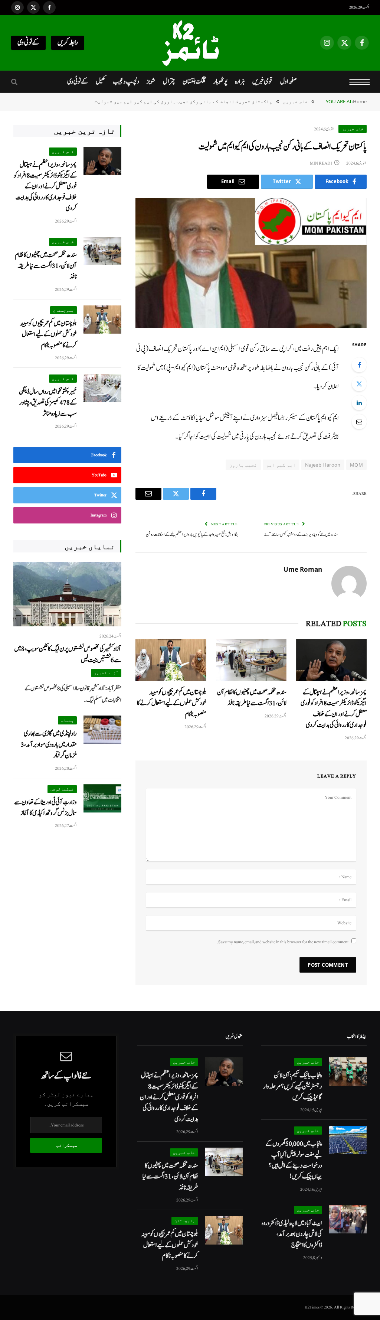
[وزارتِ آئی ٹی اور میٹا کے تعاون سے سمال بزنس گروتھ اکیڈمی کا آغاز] (102, 798)
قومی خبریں (262, 81)
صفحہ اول (288, 81)
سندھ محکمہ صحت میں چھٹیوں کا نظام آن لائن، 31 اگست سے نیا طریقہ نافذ (251, 697)
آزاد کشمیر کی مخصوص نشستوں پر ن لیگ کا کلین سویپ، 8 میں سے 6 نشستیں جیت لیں (67, 654)
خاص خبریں (352, 129)
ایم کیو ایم (281, 464)
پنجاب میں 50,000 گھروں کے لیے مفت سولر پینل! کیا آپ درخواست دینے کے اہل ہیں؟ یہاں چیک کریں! (293, 1160)
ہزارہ (240, 81)
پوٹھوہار (220, 81)
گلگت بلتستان (194, 81)
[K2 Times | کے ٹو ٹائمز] (189, 43)
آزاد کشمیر (106, 672)
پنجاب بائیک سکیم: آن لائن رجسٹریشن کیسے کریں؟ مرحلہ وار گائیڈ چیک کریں (292, 1086)
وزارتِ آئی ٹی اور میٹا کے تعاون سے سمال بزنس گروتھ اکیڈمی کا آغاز (45, 807)
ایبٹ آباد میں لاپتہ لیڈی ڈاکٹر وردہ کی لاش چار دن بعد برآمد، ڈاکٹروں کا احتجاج (292, 1234)
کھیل (100, 81)
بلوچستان (63, 310)
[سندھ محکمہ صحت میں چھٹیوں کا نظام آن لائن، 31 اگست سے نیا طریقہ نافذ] (251, 660)
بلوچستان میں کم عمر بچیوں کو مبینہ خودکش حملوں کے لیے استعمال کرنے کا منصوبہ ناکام (171, 703)
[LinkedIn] (359, 402)
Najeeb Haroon (323, 464)
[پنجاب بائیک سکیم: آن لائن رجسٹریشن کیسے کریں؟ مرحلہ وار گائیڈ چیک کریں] (348, 1071)
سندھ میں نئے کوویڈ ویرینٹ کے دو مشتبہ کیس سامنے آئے (301, 535)
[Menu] (360, 81)
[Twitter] (359, 383)
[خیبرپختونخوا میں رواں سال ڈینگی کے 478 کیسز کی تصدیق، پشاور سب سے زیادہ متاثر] (102, 388)
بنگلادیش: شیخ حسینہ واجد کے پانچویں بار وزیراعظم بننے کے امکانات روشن (192, 535)
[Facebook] (359, 364)
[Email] (359, 421)
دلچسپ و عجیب (126, 81)
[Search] (15, 82)
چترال (169, 81)
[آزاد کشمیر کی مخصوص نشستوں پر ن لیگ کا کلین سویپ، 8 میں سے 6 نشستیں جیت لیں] (67, 594)
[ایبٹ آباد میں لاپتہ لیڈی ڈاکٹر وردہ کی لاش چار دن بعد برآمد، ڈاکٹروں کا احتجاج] (348, 1219)
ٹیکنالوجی (62, 789)
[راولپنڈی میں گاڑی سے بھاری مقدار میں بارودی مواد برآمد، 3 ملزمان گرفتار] (102, 730)
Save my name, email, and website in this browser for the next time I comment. (282, 942)
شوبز (151, 81)
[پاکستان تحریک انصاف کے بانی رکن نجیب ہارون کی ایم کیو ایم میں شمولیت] (251, 263)
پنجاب (67, 720)
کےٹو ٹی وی (28, 42)
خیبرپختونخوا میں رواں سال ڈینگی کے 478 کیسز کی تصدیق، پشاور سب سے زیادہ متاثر (48, 402)
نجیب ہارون (243, 464)
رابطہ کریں (68, 42)
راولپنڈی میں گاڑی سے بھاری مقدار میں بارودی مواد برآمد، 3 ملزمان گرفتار (49, 744)
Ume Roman (303, 569)
